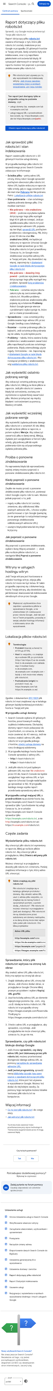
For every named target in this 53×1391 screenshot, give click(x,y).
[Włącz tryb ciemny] (26, 1381)
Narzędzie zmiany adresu (21, 1244)
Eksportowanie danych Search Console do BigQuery (28, 1252)
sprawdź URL (28, 229)
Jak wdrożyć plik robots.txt (21, 1117)
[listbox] (14, 1381)
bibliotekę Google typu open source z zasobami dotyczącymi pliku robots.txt (26, 1077)
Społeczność (26, 11)
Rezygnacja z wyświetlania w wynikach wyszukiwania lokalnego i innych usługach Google (28, 1296)
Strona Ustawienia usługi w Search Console (29, 1217)
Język (9, 1378)
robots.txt (34, 38)
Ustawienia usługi (14, 1210)
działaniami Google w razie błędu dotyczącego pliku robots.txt (27, 266)
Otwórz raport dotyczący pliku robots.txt (27, 128)
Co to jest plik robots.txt (20, 1110)
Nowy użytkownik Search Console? (16, 1351)
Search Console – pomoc (20, 3)
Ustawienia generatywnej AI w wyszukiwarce (23, 1261)
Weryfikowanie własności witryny (24, 1223)
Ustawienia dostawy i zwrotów (23, 1269)
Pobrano (25, 192)
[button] (4, 4)
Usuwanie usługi (17, 1287)
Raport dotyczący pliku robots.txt (25, 1275)
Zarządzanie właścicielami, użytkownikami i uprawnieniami (28, 1231)
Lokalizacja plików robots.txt (28, 195)
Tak (19, 1158)
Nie (32, 1158)
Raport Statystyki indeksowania (24, 1281)
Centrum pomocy (10, 11)
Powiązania (14, 1238)
